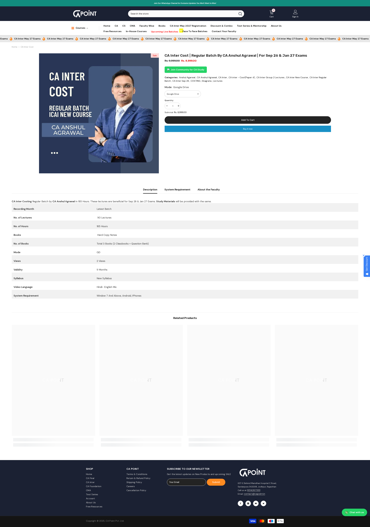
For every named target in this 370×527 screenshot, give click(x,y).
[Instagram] (248, 503)
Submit (216, 482)
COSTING (195, 80)
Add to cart (248, 119)
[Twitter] (263, 503)
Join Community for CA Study (187, 69)
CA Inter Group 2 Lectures (270, 77)
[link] (53, 439)
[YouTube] (256, 503)
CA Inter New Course (297, 77)
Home (14, 47)
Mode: (177, 87)
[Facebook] (240, 503)
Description (150, 189)
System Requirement (177, 189)
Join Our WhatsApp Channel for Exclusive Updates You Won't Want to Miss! (185, 3)
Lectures (217, 80)
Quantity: (169, 100)
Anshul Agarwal (187, 77)
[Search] (186, 13)
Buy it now (247, 129)
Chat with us (357, 512)
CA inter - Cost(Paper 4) (242, 77)
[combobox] (182, 13)
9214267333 (253, 490)
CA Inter (222, 77)
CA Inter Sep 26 (180, 80)
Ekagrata (206, 80)
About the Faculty (209, 189)
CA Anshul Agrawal (207, 77)
